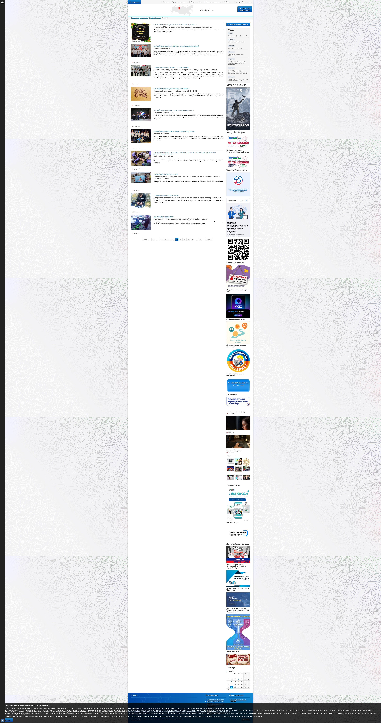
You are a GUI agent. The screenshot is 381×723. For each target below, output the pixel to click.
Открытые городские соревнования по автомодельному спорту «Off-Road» (188, 198)
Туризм (176, 89)
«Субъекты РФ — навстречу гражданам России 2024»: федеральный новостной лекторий (237, 72)
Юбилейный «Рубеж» (163, 156)
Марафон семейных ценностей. (236, 42)
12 (173, 239)
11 (169, 239)
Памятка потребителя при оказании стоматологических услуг (238, 80)
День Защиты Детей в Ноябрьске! (237, 36)
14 (180, 239)
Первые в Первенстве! (164, 112)
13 (238, 681)
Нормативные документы (239, 24)
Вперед (208, 239)
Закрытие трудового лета (235, 48)
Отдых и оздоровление (207, 153)
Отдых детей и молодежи (243, 2)
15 (184, 239)
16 (188, 239)
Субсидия (227, 2)
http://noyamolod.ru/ (147, 10)
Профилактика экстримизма (163, 154)
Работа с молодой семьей (187, 25)
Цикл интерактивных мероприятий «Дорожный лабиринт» (181, 219)
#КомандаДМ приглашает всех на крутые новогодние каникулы (183, 27)
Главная (166, 2)
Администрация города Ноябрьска (215, 699)
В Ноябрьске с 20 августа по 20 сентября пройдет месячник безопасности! (236, 63)
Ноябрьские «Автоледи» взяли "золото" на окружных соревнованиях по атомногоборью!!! (187, 177)
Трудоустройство (197, 2)
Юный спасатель (161, 134)
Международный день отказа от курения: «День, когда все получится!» (186, 70)
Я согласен (7, 720)
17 (192, 239)
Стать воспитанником (213, 2)
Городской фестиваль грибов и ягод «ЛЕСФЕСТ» (176, 91)
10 (165, 239)
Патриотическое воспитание (179, 110)
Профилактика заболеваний (189, 46)
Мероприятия (184, 89)
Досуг (171, 25)
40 (200, 239)
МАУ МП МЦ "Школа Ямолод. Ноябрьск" (238, 700)
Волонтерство (174, 46)
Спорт (176, 25)
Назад (145, 239)
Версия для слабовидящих (244, 9)
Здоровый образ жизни (161, 25)
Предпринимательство (180, 2)
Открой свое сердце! (163, 48)
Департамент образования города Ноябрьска (215, 702)
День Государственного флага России (236, 55)
